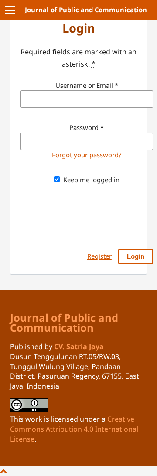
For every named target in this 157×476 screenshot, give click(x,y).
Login (135, 256)
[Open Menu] (10, 10)
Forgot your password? (86, 154)
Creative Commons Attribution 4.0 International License (74, 429)
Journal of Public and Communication (86, 9)
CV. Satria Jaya (79, 346)
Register (99, 256)
